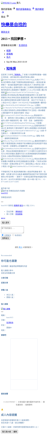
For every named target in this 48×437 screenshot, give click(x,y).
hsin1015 (4, 193)
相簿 (8, 51)
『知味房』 (17, 75)
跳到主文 (5, 32)
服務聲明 (28, 405)
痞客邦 (16, 205)
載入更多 (5, 223)
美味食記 (18, 212)
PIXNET (12, 402)
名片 (8, 57)
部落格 (9, 54)
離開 (15, 432)
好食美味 (18, 214)
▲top (3, 218)
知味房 (11, 68)
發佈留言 (5, 238)
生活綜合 (23, 45)
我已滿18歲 (6, 432)
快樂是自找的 (14, 24)
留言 (21, 205)
